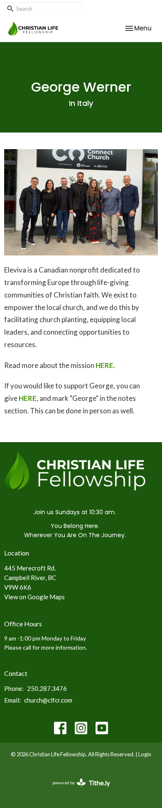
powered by (77, 790)
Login (144, 754)
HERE (28, 398)
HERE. (105, 365)
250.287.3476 (47, 688)
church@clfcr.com (48, 700)
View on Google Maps (34, 596)
